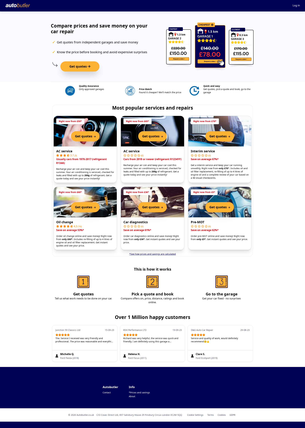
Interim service (203, 151)
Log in (296, 5)
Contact (107, 392)
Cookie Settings (195, 414)
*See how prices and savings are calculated (152, 253)
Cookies (222, 414)
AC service (64, 151)
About (132, 396)
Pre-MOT (197, 222)
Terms (210, 414)
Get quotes (78, 66)
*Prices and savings (139, 392)
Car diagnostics (135, 222)
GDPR (232, 414)
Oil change (64, 222)
